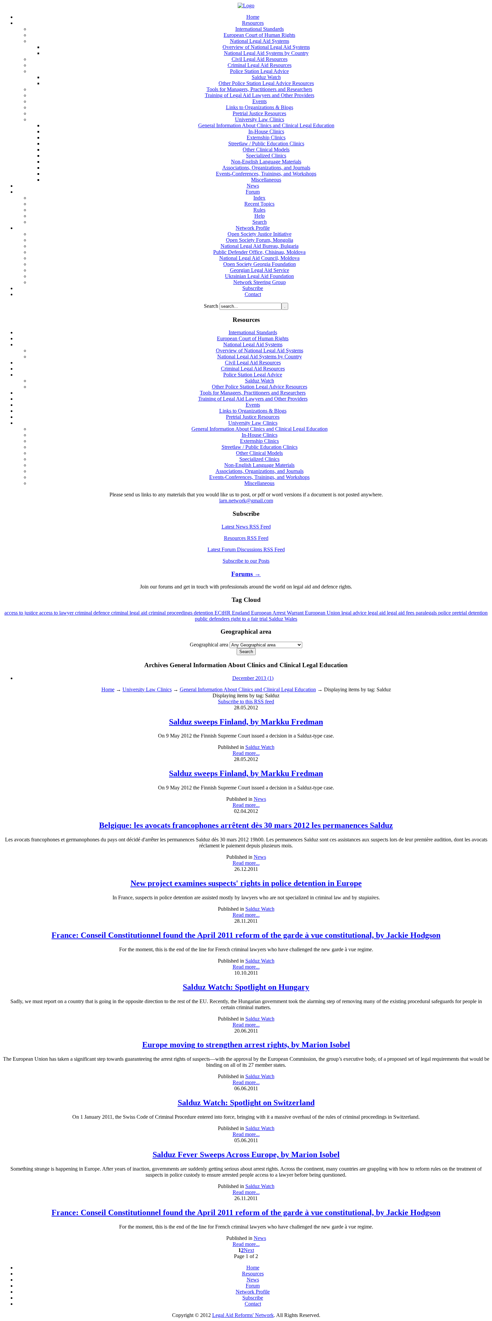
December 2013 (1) (252, 678)
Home (107, 689)
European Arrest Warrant (278, 613)
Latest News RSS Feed (246, 527)
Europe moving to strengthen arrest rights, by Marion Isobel (246, 1044)
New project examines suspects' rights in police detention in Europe (246, 883)
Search (212, 306)
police (445, 613)
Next (249, 1250)
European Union (323, 613)
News (260, 799)
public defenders (213, 619)
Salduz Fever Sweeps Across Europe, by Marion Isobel (246, 1154)
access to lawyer (57, 613)
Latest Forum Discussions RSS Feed (246, 549)
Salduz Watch (259, 747)
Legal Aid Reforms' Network (243, 1315)
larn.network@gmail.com (246, 500)
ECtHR (223, 613)
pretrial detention (470, 613)
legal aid (377, 613)
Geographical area (209, 644)
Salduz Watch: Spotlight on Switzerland (246, 1102)
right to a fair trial (250, 619)
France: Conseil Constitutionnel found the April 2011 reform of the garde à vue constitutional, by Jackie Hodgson (246, 935)
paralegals (427, 613)
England (241, 613)
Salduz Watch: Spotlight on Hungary (246, 987)
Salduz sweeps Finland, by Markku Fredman (246, 721)
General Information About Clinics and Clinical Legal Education (248, 689)
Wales (290, 619)
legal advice (354, 613)
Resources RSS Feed (246, 538)
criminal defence (93, 613)
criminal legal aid (130, 613)
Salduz (276, 619)
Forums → (246, 573)
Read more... (246, 753)
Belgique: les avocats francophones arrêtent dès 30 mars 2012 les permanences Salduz (246, 825)
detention (204, 613)
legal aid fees (401, 613)
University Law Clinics (147, 689)
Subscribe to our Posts (246, 561)
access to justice (21, 613)
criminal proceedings (171, 613)
